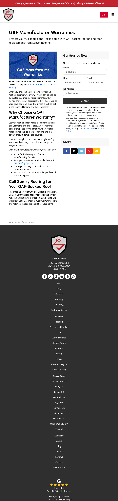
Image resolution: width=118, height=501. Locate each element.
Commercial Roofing (59, 327)
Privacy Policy (54, 496)
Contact (59, 294)
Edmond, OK (59, 397)
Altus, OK (59, 386)
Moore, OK (59, 413)
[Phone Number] (104, 15)
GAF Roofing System (23, 163)
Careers (59, 462)
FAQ (59, 288)
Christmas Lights (59, 364)
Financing (59, 304)
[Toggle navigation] (112, 14)
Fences (59, 359)
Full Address (68, 88)
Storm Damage (59, 337)
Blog (59, 446)
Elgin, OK (59, 402)
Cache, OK (59, 392)
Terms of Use (88, 128)
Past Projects (59, 467)
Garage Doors (59, 343)
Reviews (59, 456)
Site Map (65, 496)
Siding (59, 353)
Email (89, 78)
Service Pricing (59, 369)
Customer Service (59, 310)
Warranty (59, 299)
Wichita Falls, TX (59, 381)
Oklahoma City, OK (59, 423)
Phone (66, 78)
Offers (59, 451)
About (59, 441)
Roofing (59, 321)
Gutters (59, 332)
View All (59, 429)
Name (66, 67)
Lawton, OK (59, 408)
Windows (59, 348)
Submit (85, 101)
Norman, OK (59, 418)
